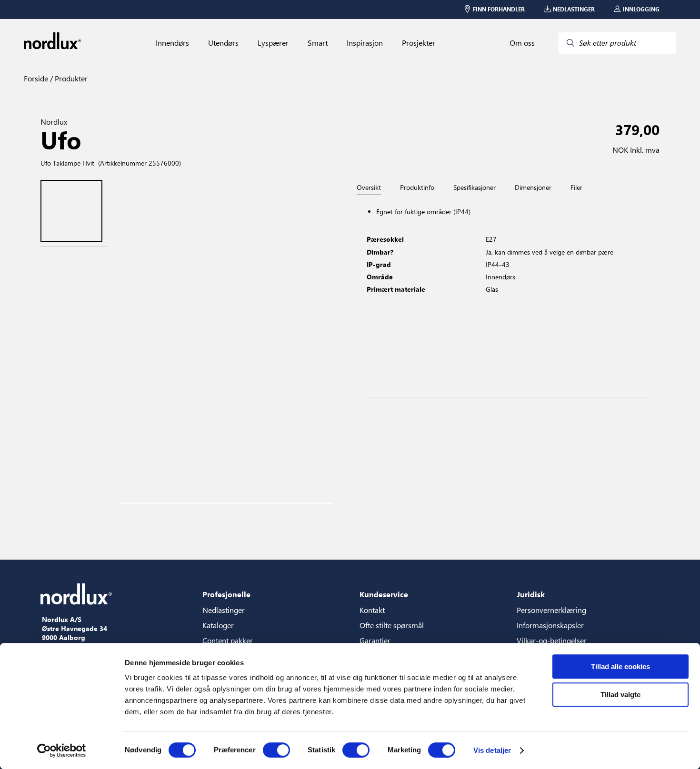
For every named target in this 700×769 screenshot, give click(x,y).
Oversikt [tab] (369, 188)
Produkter (70, 78)
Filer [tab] (576, 187)
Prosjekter (418, 43)
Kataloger (218, 625)
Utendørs (223, 43)
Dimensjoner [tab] (533, 187)
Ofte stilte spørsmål (392, 625)
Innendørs (172, 43)
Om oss (522, 43)
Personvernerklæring (551, 610)
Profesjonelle (226, 594)
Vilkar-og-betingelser (552, 640)
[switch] (276, 750)
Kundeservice (384, 594)
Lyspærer (273, 43)
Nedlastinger (223, 610)
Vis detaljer (492, 750)
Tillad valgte (620, 694)
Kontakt (372, 610)
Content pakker (227, 640)
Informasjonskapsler (550, 625)
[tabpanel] (507, 296)
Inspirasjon (365, 43)
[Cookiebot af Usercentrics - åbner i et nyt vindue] (61, 750)
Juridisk (531, 594)
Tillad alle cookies (620, 666)
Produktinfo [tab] (417, 187)
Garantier (375, 640)
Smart (318, 43)
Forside (36, 78)
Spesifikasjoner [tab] (474, 187)
